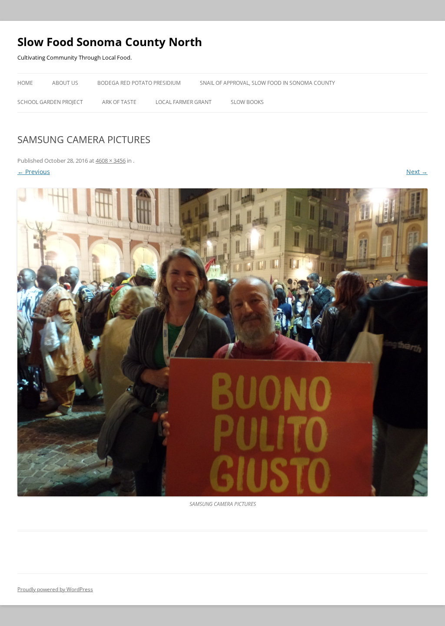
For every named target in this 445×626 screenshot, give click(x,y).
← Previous (33, 171)
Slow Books (247, 102)
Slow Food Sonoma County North (109, 42)
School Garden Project (50, 102)
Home (25, 83)
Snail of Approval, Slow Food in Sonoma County (267, 83)
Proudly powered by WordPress (55, 589)
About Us (65, 83)
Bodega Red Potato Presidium (139, 83)
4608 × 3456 (111, 160)
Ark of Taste (119, 102)
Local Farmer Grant (184, 102)
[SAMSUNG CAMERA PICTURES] (222, 342)
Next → (417, 171)
